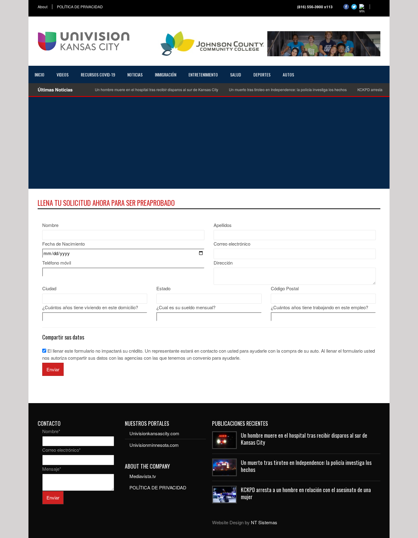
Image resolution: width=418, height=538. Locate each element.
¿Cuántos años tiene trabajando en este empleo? (319, 307)
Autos (288, 74)
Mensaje (51, 469)
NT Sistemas (264, 522)
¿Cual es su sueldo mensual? (185, 307)
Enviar (53, 369)
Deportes (262, 74)
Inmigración (165, 74)
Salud (235, 74)
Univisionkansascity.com (154, 433)
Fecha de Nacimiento (63, 243)
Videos (63, 74)
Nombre (50, 225)
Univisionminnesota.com (154, 445)
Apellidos (223, 225)
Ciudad (49, 288)
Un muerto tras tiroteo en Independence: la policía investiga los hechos (288, 89)
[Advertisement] (209, 143)
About (42, 6)
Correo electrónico (232, 243)
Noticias (135, 74)
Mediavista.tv (142, 476)
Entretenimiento (203, 74)
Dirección (223, 262)
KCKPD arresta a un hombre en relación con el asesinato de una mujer (306, 493)
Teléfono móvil (56, 262)
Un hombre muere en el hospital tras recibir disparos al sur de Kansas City (156, 89)
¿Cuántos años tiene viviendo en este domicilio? (90, 307)
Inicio (39, 74)
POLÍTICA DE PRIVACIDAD (80, 6)
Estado (163, 288)
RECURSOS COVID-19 (98, 74)
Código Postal (285, 288)
